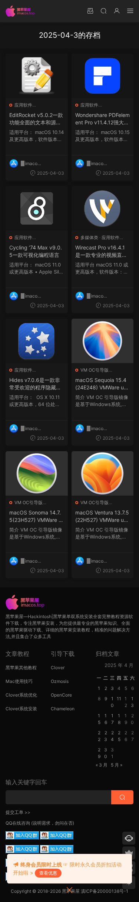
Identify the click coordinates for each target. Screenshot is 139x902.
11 (119, 698)
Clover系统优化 (21, 695)
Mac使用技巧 (19, 681)
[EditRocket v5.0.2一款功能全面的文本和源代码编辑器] (37, 76)
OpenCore (61, 695)
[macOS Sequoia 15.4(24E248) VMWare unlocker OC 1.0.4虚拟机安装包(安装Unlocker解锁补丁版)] (103, 341)
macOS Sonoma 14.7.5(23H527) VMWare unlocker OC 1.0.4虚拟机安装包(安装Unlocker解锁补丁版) (36, 516)
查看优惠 (48, 873)
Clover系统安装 (21, 708)
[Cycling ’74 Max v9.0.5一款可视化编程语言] (37, 208)
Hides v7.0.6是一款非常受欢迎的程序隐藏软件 (35, 384)
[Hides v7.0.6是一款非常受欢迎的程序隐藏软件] (37, 341)
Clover (57, 667)
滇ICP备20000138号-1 (104, 891)
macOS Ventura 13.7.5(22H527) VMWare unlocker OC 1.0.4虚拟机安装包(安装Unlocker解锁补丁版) (102, 516)
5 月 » (116, 765)
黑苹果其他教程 (21, 667)
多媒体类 (89, 237)
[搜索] (103, 10)
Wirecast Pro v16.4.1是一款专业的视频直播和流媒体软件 (101, 251)
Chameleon (63, 708)
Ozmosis (60, 681)
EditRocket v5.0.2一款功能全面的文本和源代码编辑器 (36, 119)
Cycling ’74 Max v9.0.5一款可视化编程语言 (35, 251)
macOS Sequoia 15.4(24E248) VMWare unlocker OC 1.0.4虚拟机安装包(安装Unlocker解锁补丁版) (102, 384)
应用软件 (23, 105)
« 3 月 (101, 765)
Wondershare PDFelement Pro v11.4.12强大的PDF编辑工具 (102, 119)
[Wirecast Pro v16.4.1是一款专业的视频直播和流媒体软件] (103, 208)
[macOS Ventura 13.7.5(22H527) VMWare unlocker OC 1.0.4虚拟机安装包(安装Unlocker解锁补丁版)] (103, 473)
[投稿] (90, 10)
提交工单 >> (18, 812)
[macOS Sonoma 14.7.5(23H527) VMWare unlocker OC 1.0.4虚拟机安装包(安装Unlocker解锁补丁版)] (37, 473)
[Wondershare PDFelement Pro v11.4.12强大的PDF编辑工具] (103, 76)
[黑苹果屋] (22, 11)
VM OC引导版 (94, 370)
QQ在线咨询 (18, 823)
